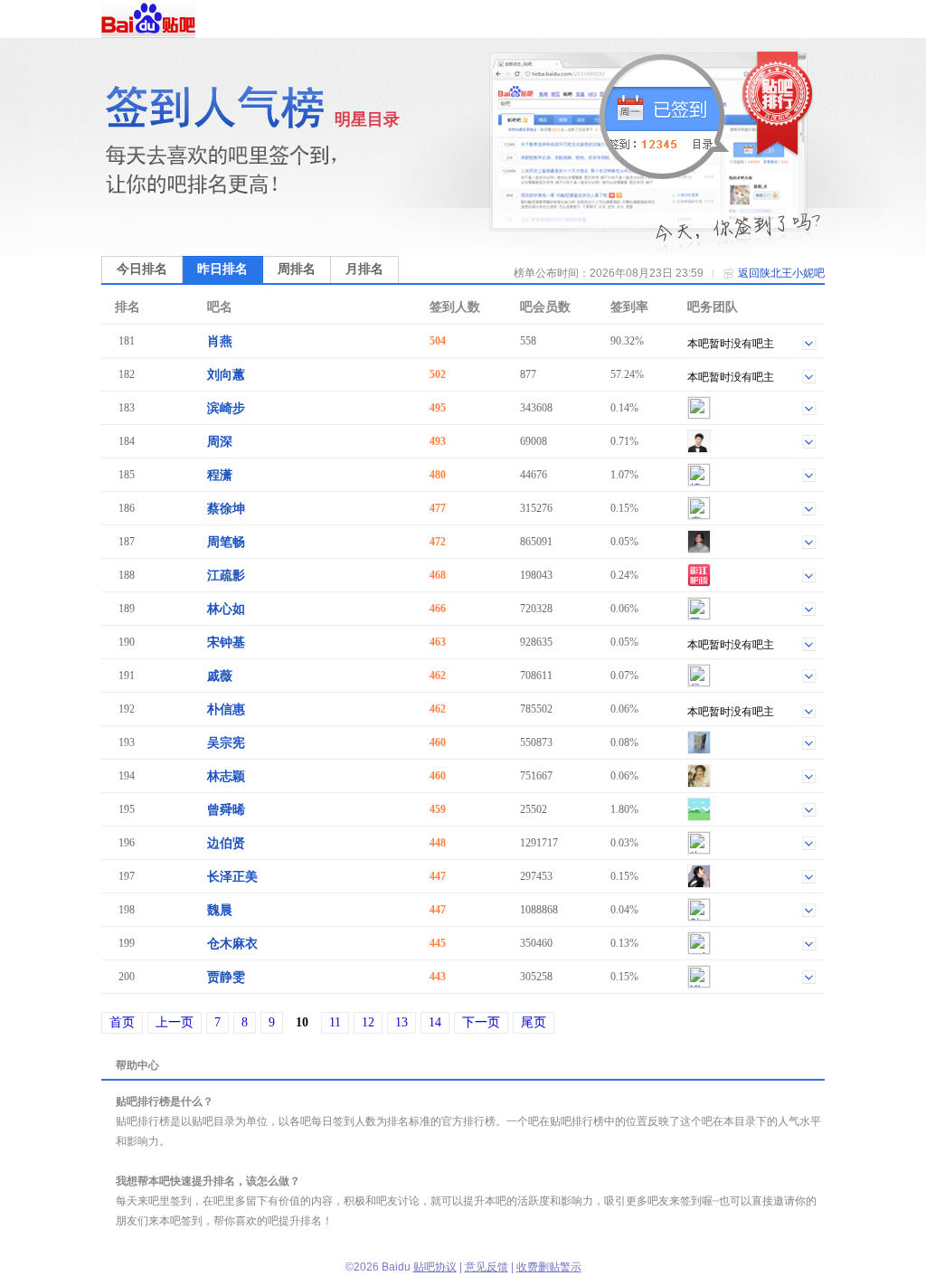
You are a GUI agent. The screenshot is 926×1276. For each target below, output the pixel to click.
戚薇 (219, 676)
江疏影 (226, 575)
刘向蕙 (226, 375)
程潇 (219, 475)
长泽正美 (232, 877)
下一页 (481, 1022)
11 (335, 1022)
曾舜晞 (226, 810)
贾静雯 (226, 977)
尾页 (533, 1022)
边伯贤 (226, 843)
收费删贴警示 (548, 1267)
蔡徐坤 (226, 508)
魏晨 (219, 910)
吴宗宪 (226, 743)
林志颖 (226, 776)
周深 (219, 442)
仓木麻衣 (232, 943)
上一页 (175, 1022)
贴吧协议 (435, 1267)
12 (368, 1022)
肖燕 (219, 341)
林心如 (226, 609)
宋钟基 (226, 642)
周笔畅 (226, 542)
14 (435, 1022)
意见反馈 (486, 1267)
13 (401, 1022)
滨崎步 (226, 408)
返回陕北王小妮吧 (781, 273)
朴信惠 (226, 709)
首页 (122, 1022)
